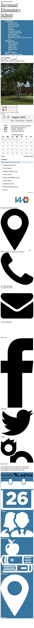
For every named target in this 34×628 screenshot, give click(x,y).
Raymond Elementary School (11, 162)
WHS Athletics (7, 168)
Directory (12, 61)
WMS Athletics (7, 174)
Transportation (12, 46)
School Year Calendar (14, 31)
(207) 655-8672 (7, 286)
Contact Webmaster (6, 322)
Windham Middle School (10, 171)
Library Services (12, 44)
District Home (5, 61)
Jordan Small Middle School (11, 177)
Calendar (17, 61)
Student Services (12, 49)
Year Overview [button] (20, 120)
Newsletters (11, 29)
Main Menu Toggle (6, 18)
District (5, 190)
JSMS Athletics (7, 180)
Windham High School (9, 165)
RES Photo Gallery (13, 26)
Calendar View (28, 156)
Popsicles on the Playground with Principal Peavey (21, 126)
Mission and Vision (13, 24)
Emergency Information (15, 32)
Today (3, 156)
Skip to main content (7, 1)
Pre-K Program (12, 34)
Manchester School (8, 183)
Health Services (12, 47)
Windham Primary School (10, 187)
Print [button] (12, 120)
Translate (14, 59)
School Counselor (13, 42)
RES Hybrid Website (14, 36)
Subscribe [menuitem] (29, 120)
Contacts (10, 27)
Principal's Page (12, 23)
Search (22, 61)
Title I (9, 50)
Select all (30, 192)
